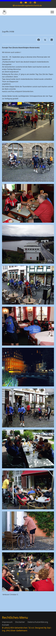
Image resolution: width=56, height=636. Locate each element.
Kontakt (5, 625)
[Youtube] (26, 2)
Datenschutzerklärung (38, 622)
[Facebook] (21, 2)
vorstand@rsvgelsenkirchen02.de (28, 5)
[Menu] (52, 12)
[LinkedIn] (51, 39)
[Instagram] (30, 2)
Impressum (7, 622)
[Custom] (35, 2)
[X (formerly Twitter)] (45, 39)
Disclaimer (20, 622)
